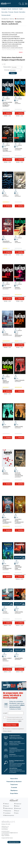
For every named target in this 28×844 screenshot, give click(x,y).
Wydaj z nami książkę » (15, 741)
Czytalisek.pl (7, 813)
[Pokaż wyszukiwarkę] (20, 4)
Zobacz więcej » (7, 731)
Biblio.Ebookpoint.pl (9, 815)
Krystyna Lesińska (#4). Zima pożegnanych (7, 103)
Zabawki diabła (6, 426)
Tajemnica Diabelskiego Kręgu (18, 567)
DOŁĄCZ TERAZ (11, 725)
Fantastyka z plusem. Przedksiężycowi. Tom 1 (19, 521)
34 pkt (17, 563)
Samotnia (17, 287)
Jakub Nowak (5, 151)
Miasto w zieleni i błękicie (7, 658)
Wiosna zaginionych (6, 380)
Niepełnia (5, 473)
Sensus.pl (7, 806)
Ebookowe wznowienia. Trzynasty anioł (19, 474)
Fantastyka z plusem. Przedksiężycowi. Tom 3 (7, 521)
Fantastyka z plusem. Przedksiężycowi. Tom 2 (7, 567)
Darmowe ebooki (6, 15)
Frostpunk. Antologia (5, 149)
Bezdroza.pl (18, 808)
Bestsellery (22, 12)
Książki (20, 9)
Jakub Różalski (6, 335)
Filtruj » (13, 73)
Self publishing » (13, 768)
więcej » (20, 721)
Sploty (17, 813)
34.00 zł (8, 484)
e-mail (5, 713)
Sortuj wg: (6, 70)
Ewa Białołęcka (6, 242)
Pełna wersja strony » (14, 842)
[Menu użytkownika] (23, 3)
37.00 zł (8, 206)
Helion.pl (7, 803)
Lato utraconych (7, 287)
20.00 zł (20, 484)
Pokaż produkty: (7, 67)
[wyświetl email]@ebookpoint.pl (11, 832)
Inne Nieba (5, 334)
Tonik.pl (11, 837)
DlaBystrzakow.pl (9, 808)
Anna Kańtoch (5, 106)
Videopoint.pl (8, 810)
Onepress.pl (18, 803)
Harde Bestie (6, 241)
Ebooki (9, 9)
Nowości (16, 12)
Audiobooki (15, 9)
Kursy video (5, 12)
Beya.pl (17, 810)
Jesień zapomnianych (18, 334)
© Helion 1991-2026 (6, 824)
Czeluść (5, 195)
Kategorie (4, 9)
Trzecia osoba (18, 148)
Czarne (16, 195)
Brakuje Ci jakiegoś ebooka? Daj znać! (16, 761)
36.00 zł (20, 206)
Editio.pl (17, 806)
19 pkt (5, 610)
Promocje (10, 12)
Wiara (16, 102)
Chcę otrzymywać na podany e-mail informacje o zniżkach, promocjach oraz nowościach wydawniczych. (15, 719)
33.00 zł (20, 391)
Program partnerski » (14, 735)
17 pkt (17, 610)
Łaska (16, 241)
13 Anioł (5, 612)
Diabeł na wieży (19, 426)
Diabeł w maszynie (19, 380)
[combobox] (16, 67)
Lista (2, 64)
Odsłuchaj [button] (17, 557)
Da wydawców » (13, 748)
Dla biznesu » (12, 754)
